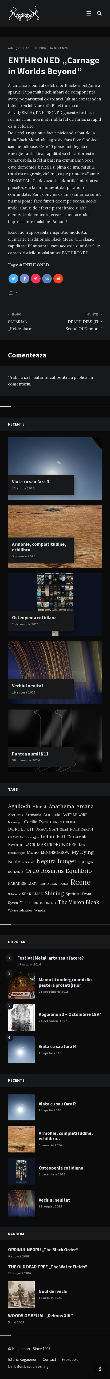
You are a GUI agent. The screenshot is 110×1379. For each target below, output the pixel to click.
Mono (33, 852)
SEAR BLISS (32, 893)
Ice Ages (33, 837)
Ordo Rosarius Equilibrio (58, 870)
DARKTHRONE (63, 822)
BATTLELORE (75, 814)
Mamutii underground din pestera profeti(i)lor (65, 982)
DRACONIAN (47, 829)
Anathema (61, 806)
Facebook (70, 1359)
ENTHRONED (35, 264)
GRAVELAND (16, 837)
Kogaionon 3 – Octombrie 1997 (70, 1014)
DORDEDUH (20, 829)
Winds (39, 910)
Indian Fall (53, 836)
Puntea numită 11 (30, 754)
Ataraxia (51, 814)
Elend (64, 829)
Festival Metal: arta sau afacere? (50, 958)
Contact (49, 1359)
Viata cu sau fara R (30, 482)
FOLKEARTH (81, 829)
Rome (80, 882)
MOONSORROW (55, 852)
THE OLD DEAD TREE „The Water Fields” (47, 1267)
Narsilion (28, 862)
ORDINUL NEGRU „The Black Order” (43, 1250)
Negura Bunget (56, 861)
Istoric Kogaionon (22, 1359)
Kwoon (15, 844)
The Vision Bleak (78, 902)
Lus (82, 844)
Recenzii (61, 48)
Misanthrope (16, 853)
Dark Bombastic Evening (28, 1366)
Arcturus (15, 814)
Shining (54, 893)
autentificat (45, 377)
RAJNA (63, 884)
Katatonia (77, 836)
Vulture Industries (20, 910)
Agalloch (19, 806)
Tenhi (25, 902)
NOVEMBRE (15, 872)
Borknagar (15, 822)
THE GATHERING (44, 903)
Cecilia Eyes (36, 821)
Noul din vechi (53, 1291)
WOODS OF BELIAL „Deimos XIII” (40, 1316)
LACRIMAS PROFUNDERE (50, 844)
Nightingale (86, 862)
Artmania (33, 814)
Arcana (85, 806)
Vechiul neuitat (28, 686)
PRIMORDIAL (48, 884)
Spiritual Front (79, 893)
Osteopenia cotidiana (34, 618)
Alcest (40, 806)
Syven (13, 902)
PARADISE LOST (23, 883)
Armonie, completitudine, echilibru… (39, 546)
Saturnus (14, 894)
